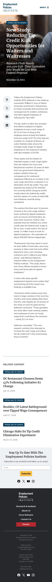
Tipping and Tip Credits (17, 23)
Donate (26, 8)
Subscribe (26, 473)
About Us (26, 511)
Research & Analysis (26, 506)
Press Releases (26, 515)
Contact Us (26, 519)
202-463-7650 (26, 549)
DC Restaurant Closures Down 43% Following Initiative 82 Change (23, 382)
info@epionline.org (26, 569)
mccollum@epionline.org (26, 547)
